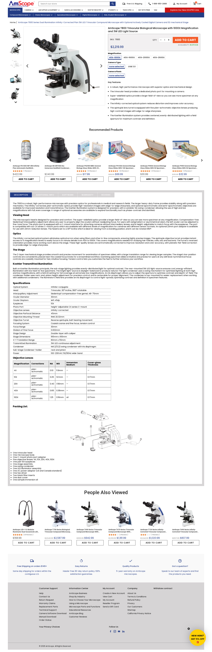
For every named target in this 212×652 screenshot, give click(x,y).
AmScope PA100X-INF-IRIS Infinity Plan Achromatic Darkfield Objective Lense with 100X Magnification (26, 167)
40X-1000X (114, 57)
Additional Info (45, 194)
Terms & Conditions (136, 596)
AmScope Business (78, 593)
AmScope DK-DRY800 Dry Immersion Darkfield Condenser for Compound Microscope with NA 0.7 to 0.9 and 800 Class (57, 167)
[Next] (101, 66)
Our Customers (134, 606)
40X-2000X (144, 57)
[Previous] (27, 66)
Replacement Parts (48, 606)
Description (21, 194)
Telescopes (127, 10)
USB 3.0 (132, 66)
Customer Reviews (78, 616)
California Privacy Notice (139, 613)
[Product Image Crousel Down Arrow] (15, 102)
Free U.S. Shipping (134, 3)
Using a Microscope (78, 603)
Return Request (46, 600)
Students (112, 10)
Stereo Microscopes (42, 15)
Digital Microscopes (90, 15)
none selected (116, 66)
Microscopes (15, 10)
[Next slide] (201, 160)
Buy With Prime (144, 10)
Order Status (45, 620)
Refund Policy (133, 600)
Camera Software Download (52, 613)
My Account (182, 3)
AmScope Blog (76, 613)
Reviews (106, 194)
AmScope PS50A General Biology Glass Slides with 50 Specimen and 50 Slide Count (153, 167)
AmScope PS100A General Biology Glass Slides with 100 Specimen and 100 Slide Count (121, 167)
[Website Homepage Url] (22, 4)
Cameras (28, 10)
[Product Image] (16, 33)
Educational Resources (80, 610)
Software (68, 194)
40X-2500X (159, 57)
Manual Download (47, 616)
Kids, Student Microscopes (114, 15)
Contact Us (44, 596)
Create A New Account (114, 593)
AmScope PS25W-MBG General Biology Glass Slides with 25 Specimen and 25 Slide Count (89, 167)
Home (13, 22)
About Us (131, 593)
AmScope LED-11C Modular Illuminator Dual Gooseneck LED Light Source (25, 531)
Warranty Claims (47, 603)
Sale (155, 10)
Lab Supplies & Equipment (47, 10)
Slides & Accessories (72, 10)
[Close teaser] (188, 628)
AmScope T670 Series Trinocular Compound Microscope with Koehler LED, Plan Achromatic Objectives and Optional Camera (121, 531)
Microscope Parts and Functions (84, 606)
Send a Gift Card (111, 606)
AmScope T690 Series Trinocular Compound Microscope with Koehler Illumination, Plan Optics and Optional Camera (89, 531)
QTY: (155, 40)
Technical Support (48, 610)
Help (41, 593)
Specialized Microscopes (66, 15)
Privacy (131, 603)
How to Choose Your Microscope (84, 600)
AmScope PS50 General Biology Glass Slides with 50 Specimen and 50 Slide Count (184, 167)
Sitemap (131, 610)
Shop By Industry (94, 10)
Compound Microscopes (19, 15)
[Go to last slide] (10, 160)
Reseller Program (111, 603)
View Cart (107, 596)
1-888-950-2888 (159, 3)
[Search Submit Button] (113, 4)
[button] (197, 637)
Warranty (87, 194)
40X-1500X (129, 57)
